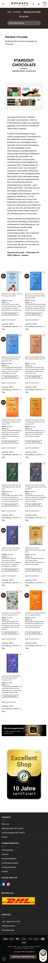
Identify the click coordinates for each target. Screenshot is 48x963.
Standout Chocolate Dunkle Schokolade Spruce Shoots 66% (11, 487)
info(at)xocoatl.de (8, 926)
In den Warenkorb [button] (10, 314)
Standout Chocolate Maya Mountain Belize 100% (11, 549)
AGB (19, 946)
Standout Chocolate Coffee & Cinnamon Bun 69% (12, 295)
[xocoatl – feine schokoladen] (19, 4)
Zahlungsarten (7, 850)
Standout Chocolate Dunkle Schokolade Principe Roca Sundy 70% (11, 422)
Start (9, 12)
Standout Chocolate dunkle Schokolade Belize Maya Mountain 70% (11, 359)
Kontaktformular (8, 930)
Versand (5, 854)
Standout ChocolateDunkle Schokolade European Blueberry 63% (11, 678)
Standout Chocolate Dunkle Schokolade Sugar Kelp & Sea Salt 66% (35, 487)
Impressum (11, 946)
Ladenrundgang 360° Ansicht (13, 833)
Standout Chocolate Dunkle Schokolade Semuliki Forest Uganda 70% (35, 422)
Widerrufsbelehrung (31, 946)
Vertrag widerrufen (9, 867)
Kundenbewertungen (10, 863)
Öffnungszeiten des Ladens (12, 828)
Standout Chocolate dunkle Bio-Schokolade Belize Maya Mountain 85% (35, 296)
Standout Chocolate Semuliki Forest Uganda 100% (35, 614)
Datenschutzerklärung (24, 948)
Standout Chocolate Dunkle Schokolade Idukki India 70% (35, 358)
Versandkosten (10, 320)
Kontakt (5, 871)
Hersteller (17, 12)
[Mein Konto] (39, 3)
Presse (4, 837)
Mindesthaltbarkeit (9, 859)
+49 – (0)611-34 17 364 (11, 922)
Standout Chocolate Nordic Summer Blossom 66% (11, 614)
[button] (3, 4)
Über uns (5, 824)
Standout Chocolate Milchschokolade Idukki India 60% (35, 550)
